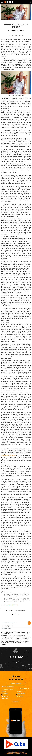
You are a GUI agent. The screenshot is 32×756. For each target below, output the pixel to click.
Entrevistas (5, 696)
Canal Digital (21, 693)
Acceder (16, 662)
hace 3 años (28, 633)
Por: (9, 30)
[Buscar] (30, 2)
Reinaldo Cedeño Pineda (17, 30)
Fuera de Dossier (13, 605)
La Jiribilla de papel (8, 689)
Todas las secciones (8, 686)
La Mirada (5, 693)
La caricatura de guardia (24, 689)
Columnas (20, 696)
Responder (4, 644)
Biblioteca (5, 698)
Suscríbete (16, 701)
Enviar (29, 623)
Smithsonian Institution (8, 455)
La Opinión (20, 691)
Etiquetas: (4, 605)
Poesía (4, 691)
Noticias (19, 694)
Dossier (4, 694)
